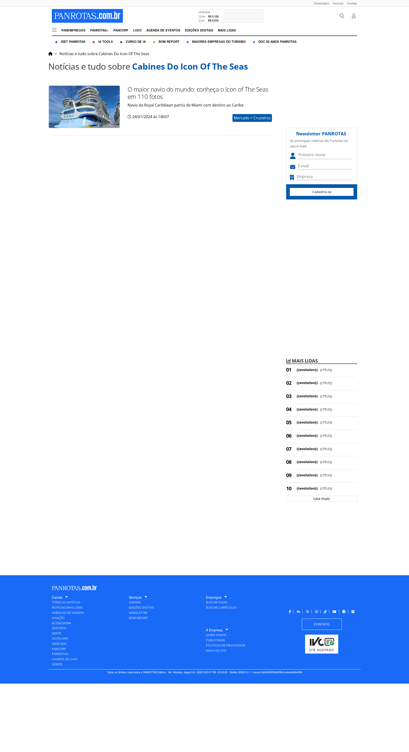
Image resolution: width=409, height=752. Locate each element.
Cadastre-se (321, 192)
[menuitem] (320, 3)
